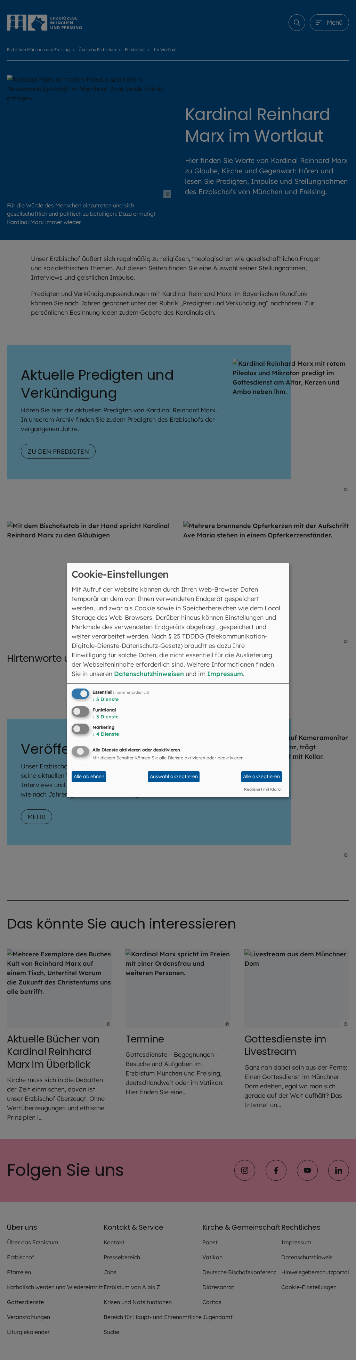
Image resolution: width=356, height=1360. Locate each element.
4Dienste (105, 734)
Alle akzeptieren (261, 776)
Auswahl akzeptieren (174, 776)
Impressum (225, 674)
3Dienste (105, 699)
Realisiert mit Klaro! (263, 789)
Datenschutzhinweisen (149, 674)
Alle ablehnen (89, 776)
